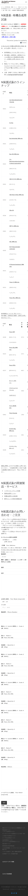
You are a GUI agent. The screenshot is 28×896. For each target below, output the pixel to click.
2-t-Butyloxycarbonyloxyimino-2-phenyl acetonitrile (16, 161)
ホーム (2, 7)
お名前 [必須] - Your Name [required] (13, 599)
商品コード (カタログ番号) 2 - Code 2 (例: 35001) (12, 655)
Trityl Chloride (13, 413)
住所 (2, 573)
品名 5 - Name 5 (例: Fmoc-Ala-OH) (7, 749)
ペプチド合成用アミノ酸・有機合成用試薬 (12, 851)
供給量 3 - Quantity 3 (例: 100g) (8, 702)
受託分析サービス (6, 843)
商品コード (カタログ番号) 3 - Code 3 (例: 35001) (12, 683)
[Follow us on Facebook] (11, 893)
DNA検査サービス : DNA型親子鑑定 (10, 853)
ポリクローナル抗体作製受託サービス (11, 841)
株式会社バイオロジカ (11, 887)
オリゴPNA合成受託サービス (8, 837)
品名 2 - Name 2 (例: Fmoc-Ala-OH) (7, 664)
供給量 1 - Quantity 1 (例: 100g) (8, 646)
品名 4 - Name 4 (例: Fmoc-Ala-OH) (7, 721)
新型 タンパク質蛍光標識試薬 (13, 499)
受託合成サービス (6, 830)
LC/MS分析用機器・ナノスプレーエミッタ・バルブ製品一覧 (13, 848)
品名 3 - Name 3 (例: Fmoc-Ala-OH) (7, 693)
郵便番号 (3, 554)
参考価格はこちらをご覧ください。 (14, 52)
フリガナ (3, 604)
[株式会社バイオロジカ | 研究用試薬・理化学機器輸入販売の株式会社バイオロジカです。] (8, 2)
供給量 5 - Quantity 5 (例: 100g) (8, 758)
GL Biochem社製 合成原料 (9, 537)
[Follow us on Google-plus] (16, 893)
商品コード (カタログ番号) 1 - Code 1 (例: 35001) (12, 627)
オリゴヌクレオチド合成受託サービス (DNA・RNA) (13, 833)
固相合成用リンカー (10, 493)
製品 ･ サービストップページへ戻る (10, 32)
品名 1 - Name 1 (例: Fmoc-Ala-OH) (7, 636)
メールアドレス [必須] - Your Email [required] (12, 793)
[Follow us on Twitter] (14, 893)
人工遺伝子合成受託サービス (9, 835)
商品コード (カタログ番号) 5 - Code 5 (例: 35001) (12, 739)
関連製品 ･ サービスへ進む (8, 34)
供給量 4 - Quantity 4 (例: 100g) (8, 730)
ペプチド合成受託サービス (8, 831)
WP (8, 889)
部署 (2, 567)
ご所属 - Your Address (8, 545)
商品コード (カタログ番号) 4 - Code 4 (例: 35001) (12, 711)
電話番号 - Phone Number (9, 612)
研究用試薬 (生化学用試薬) (8, 845)
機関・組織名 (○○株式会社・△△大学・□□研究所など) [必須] (13, 560)
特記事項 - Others (6, 766)
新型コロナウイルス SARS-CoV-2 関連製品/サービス (13, 827)
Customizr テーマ (14, 889)
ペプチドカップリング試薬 (12, 491)
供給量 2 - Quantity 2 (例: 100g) (8, 674)
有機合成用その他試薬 (11, 496)
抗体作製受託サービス (7, 840)
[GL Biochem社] (23, 42)
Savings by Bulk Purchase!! (15, 74)
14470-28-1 (12, 395)
